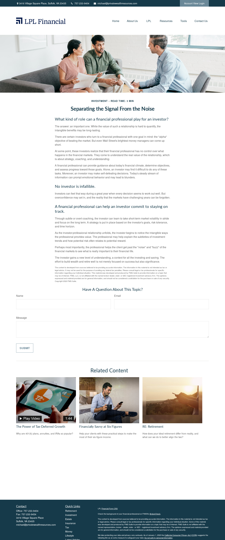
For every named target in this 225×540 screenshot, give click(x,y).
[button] (116, 20)
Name (19, 296)
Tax (67, 527)
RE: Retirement (152, 426)
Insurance (70, 523)
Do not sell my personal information (158, 537)
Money (68, 531)
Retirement (71, 510)
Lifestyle (69, 535)
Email (117, 296)
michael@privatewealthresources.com (117, 3)
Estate (68, 519)
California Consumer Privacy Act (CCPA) (181, 535)
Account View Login (194, 3)
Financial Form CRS (109, 508)
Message (21, 318)
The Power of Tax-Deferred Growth (40, 426)
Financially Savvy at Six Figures (100, 426)
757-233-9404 (81, 3)
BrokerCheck (155, 513)
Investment (71, 515)
